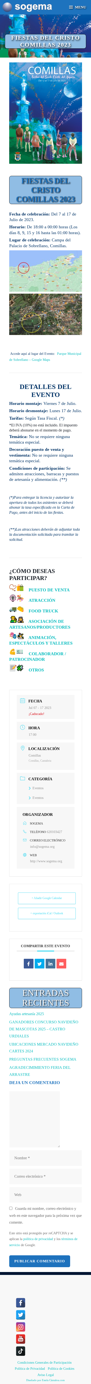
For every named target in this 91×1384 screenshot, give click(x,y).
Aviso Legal (45, 1375)
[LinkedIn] (50, 963)
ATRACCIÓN (42, 600)
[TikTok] (20, 1351)
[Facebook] (20, 1303)
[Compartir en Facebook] (28, 963)
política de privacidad (38, 1239)
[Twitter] (20, 1315)
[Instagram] (20, 1327)
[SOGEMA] (27, 7)
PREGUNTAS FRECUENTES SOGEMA (42, 1059)
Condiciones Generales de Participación (44, 1362)
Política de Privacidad (30, 1368)
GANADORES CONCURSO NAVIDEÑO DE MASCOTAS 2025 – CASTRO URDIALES (43, 1029)
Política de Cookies (61, 1368)
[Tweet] (39, 963)
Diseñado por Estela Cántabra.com (45, 1380)
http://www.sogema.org (46, 861)
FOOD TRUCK (43, 611)
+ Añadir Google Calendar (47, 898)
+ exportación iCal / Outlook (46, 913)
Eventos (38, 788)
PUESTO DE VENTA (49, 590)
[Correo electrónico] (61, 963)
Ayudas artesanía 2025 (26, 1014)
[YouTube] (20, 1339)
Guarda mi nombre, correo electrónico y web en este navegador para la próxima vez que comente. (45, 1215)
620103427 (54, 832)
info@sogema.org (42, 846)
